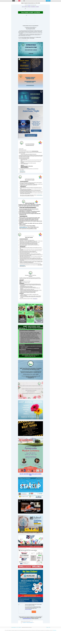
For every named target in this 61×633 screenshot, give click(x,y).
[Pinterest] (29, 6)
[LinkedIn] (37, 6)
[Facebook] (23, 6)
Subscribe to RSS (24, 0)
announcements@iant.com (27, 618)
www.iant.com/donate (28, 609)
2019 (17, 627)
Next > (49, 627)
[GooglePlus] (33, 6)
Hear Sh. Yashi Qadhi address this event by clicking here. (30, 474)
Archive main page (13, 627)
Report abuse (54, 630)
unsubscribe (24, 622)
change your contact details (29, 622)
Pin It (19, 0)
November (19, 627)
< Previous (47, 627)
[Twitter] (25, 6)
